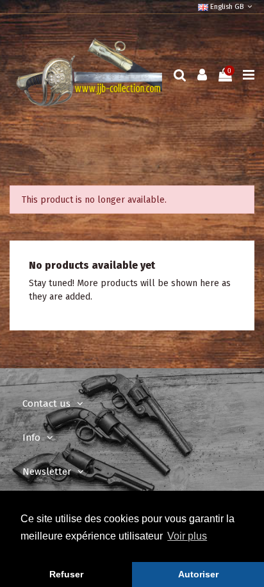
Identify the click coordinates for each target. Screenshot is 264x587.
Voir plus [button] (187, 536)
